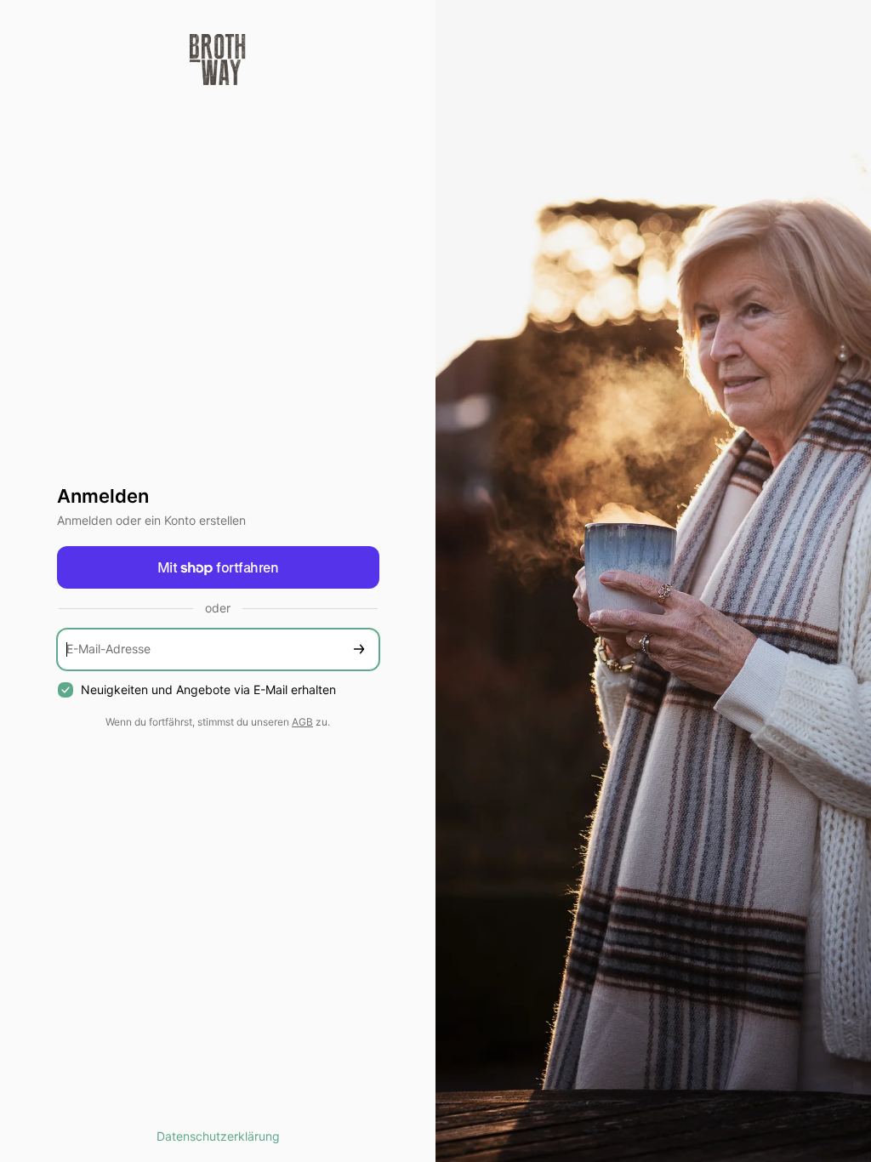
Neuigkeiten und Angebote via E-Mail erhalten (208, 689)
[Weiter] (358, 649)
